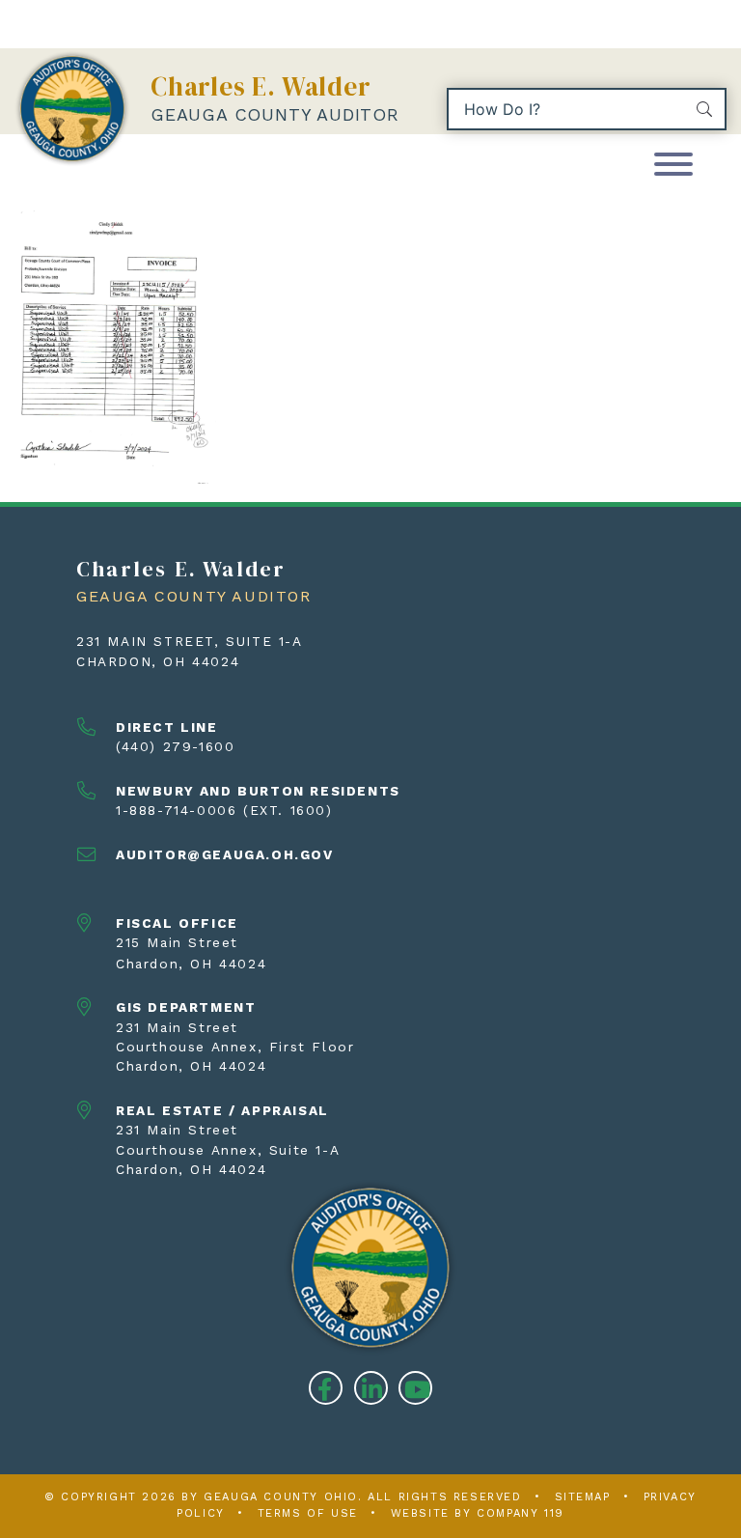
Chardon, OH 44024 (157, 661)
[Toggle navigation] (673, 165)
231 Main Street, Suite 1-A (189, 641)
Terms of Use (308, 1513)
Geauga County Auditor (275, 114)
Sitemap (583, 1497)
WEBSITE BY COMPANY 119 (477, 1513)
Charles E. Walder (261, 86)
